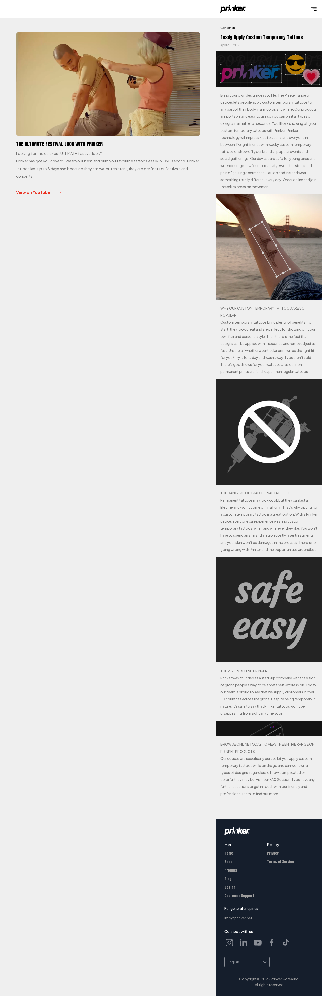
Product (230, 870)
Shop (228, 861)
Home (228, 853)
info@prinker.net (238, 918)
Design (229, 887)
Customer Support (239, 895)
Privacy (273, 853)
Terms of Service (280, 861)
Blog (227, 879)
